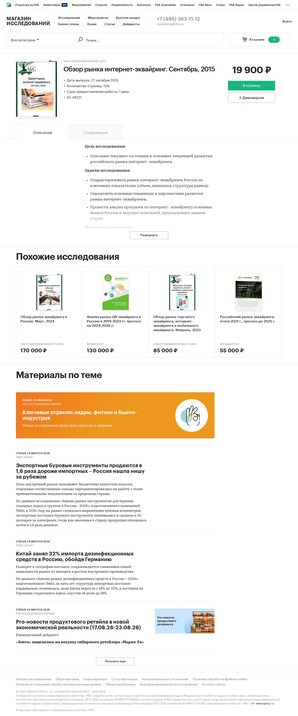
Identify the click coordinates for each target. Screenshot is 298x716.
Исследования (69, 17)
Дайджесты (131, 24)
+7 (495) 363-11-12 (178, 19)
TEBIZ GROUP (24, 457)
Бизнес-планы (68, 24)
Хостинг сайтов (213, 684)
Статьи (109, 24)
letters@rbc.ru (265, 703)
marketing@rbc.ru (170, 24)
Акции (91, 24)
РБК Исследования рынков (41, 404)
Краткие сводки (128, 17)
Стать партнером (124, 679)
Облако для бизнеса (121, 684)
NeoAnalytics (229, 344)
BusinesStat (95, 344)
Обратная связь (67, 679)
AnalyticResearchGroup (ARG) (85, 61)
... (288, 4)
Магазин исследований (28, 21)
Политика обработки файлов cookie (220, 679)
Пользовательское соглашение (165, 679)
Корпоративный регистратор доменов (169, 684)
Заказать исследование (33, 679)
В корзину (251, 85)
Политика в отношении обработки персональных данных (58, 684)
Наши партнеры (95, 679)
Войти (287, 21)
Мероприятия (98, 17)
